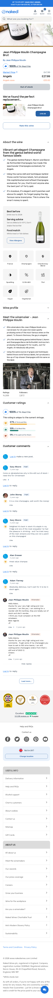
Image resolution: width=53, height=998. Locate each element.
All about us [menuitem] (10, 852)
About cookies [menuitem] (11, 810)
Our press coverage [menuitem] (14, 876)
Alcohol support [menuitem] (12, 794)
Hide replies (26, 664)
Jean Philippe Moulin (18, 600)
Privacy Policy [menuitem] (30, 947)
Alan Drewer (16, 555)
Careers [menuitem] (9, 885)
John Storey (16, 494)
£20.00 (47, 80)
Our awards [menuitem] (10, 868)
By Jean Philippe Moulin (14, 60)
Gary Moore (15, 467)
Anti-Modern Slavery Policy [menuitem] (17, 925)
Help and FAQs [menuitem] (12, 786)
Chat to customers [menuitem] (13, 802)
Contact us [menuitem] (10, 818)
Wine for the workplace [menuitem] (15, 901)
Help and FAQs (26, 726)
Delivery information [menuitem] (14, 778)
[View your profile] (5, 467)
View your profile (5, 456)
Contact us (26, 732)
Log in (13, 456)
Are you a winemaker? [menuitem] (15, 909)
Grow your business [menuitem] (14, 893)
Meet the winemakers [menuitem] (15, 860)
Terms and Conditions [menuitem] (12, 947)
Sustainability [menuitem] (11, 933)
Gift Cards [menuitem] (10, 834)
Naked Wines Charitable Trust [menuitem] (18, 917)
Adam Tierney (16, 580)
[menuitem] (8, 738)
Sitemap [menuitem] (9, 826)
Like (5, 480)
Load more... (26, 681)
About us (10, 844)
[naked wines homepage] (10, 12)
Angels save (9, 80)
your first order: (33, 2)
